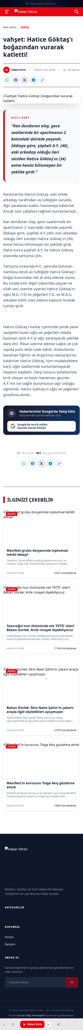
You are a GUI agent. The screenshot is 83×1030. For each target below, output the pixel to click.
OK (72, 982)
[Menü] (6, 11)
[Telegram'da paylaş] (33, 80)
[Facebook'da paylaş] (15, 80)
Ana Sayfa (9, 27)
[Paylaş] (58, 1024)
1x (48, 1024)
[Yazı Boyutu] (13, 1024)
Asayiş (25, 27)
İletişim (10, 944)
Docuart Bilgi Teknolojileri (31, 1015)
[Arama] (76, 11)
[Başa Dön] (69, 1024)
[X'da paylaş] (24, 80)
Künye (9, 937)
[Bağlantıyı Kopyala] (42, 80)
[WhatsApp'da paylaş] (6, 80)
